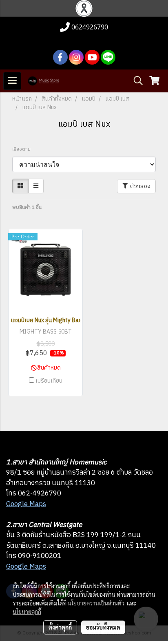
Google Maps (26, 504)
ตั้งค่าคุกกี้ (60, 627)
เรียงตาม (23, 149)
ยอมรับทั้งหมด (103, 627)
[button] (135, 80)
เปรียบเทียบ (48, 381)
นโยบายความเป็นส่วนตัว (96, 603)
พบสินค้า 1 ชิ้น (27, 207)
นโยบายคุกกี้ (27, 611)
